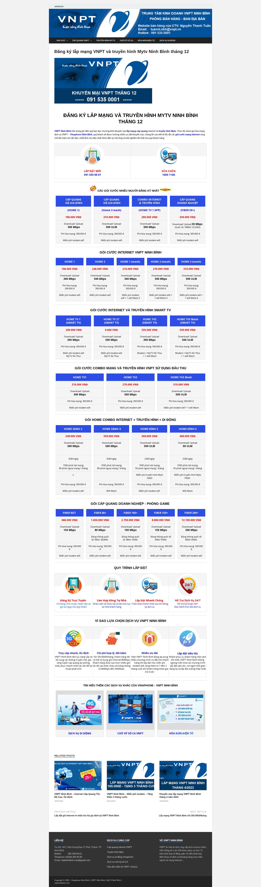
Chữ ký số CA (126, 40)
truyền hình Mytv (167, 131)
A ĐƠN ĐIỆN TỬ (181, 733)
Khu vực (61, 40)
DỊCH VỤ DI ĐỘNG (79, 733)
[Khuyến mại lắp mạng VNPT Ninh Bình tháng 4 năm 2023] (183, 791)
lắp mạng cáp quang (137, 131)
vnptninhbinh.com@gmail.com (75, 860)
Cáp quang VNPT (80, 40)
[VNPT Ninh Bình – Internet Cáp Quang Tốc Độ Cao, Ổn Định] (78, 791)
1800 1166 (168, 174)
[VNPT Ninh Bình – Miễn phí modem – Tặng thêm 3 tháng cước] (130, 791)
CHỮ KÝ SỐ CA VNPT (130, 733)
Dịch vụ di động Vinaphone (120, 857)
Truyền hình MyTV (105, 40)
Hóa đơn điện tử (146, 40)
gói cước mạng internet (187, 134)
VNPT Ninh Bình (62, 131)
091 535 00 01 (75, 854)
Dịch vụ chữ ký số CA (117, 862)
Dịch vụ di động (167, 40)
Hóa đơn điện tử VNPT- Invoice (122, 867)
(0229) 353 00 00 (74, 857)
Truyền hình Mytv (115, 852)
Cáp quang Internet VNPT (119, 847)
